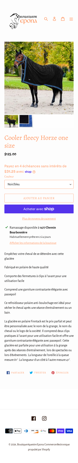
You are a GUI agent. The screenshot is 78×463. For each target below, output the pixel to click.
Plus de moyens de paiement (39, 218)
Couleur (9, 176)
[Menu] (71, 18)
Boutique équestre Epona (30, 444)
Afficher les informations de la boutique (33, 242)
